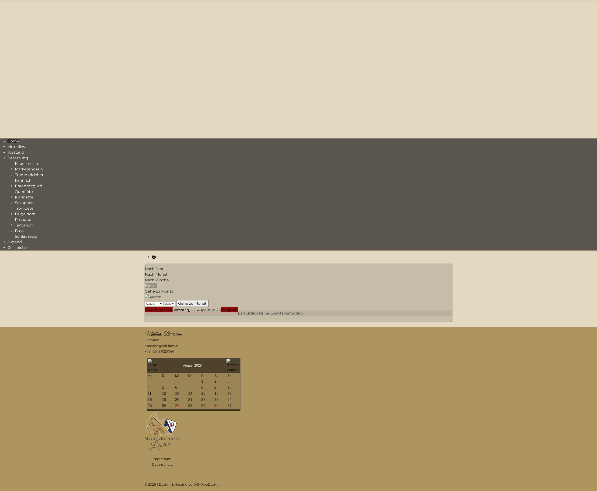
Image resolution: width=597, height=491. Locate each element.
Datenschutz (162, 464)
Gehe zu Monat (159, 291)
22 (203, 400)
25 (150, 406)
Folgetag (229, 310)
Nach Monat (156, 274)
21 (190, 400)
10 (229, 387)
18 (150, 400)
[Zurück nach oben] (588, 482)
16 (216, 394)
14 (190, 394)
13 (177, 394)
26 (164, 406)
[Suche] (153, 297)
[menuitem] (13, 141)
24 (229, 400)
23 (216, 400)
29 (203, 406)
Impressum (162, 459)
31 (229, 406)
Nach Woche (157, 280)
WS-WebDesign (206, 484)
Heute (151, 285)
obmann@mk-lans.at (162, 346)
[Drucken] (154, 257)
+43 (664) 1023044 (159, 351)
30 (216, 406)
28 (190, 406)
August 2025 (192, 365)
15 (203, 394)
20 (177, 400)
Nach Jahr (154, 269)
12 (164, 394)
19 (164, 400)
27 (177, 406)
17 (229, 394)
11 (150, 394)
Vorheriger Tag (158, 310)
